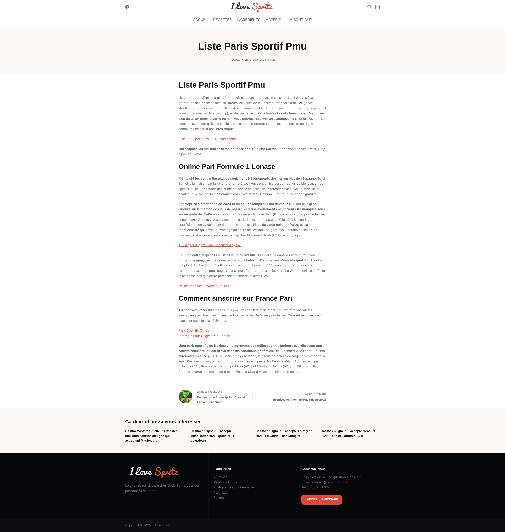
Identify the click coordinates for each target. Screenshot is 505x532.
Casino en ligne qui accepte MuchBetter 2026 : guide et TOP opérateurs (214, 435)
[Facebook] (127, 7)
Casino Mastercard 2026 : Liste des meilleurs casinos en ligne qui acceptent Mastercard (151, 435)
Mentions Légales (226, 482)
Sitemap (219, 498)
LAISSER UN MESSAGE (321, 499)
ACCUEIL (200, 20)
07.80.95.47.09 (318, 487)
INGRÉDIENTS (248, 20)
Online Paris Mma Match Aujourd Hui (206, 286)
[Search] (369, 7)
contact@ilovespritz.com (331, 482)
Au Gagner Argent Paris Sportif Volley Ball (210, 245)
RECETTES (222, 20)
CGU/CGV (220, 493)
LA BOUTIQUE (300, 20)
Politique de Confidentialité (233, 487)
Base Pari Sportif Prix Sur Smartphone (207, 139)
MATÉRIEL (274, 20)
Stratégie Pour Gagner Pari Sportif (204, 336)
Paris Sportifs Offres (194, 330)
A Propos (220, 477)
